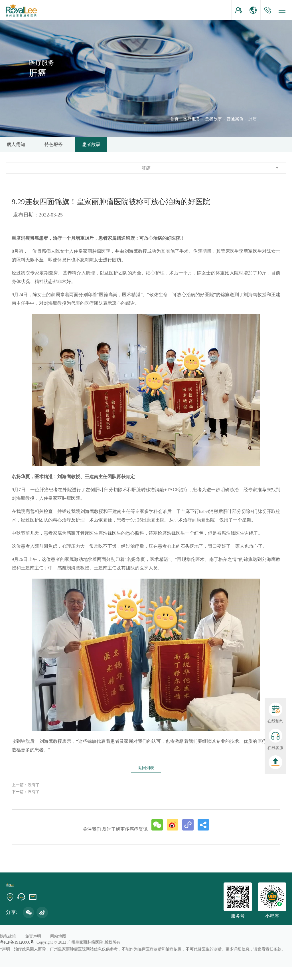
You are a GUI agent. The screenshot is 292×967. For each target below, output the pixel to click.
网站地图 (58, 936)
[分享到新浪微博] (173, 825)
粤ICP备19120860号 (18, 942)
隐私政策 (8, 936)
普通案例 (235, 119)
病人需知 (16, 144)
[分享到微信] (157, 825)
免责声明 (33, 936)
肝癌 (252, 119)
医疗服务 (191, 119)
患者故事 (213, 119)
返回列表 (146, 768)
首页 (174, 119)
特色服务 (53, 144)
